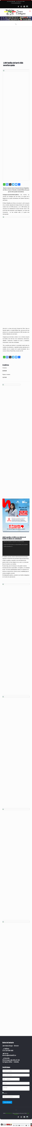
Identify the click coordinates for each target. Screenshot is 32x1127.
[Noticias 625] (15, 12)
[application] (16, 548)
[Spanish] (15, 5)
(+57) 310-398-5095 (11, 1)
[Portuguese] (13, 5)
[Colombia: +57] (4, 1079)
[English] (9, 5)
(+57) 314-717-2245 (20, 1)
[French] (11, 5)
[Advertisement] (16, 43)
